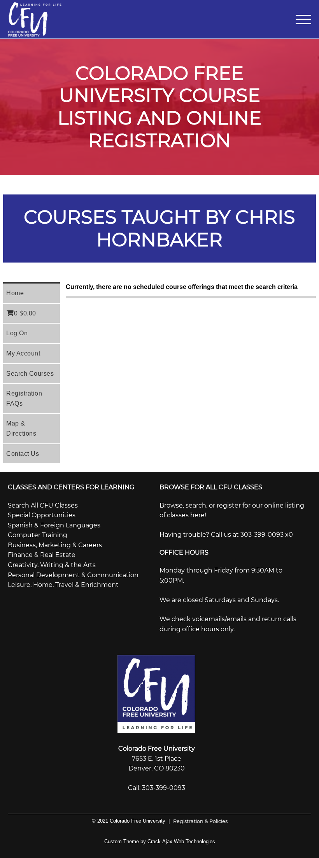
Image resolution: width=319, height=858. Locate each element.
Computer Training (37, 535)
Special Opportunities (41, 515)
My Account (23, 353)
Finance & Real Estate (41, 555)
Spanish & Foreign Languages (54, 525)
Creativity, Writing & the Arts (52, 565)
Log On (17, 333)
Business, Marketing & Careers (55, 545)
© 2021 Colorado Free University (128, 821)
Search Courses (30, 373)
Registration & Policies (198, 821)
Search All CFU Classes (43, 505)
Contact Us (22, 453)
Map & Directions (21, 428)
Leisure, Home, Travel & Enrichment (63, 584)
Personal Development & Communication (73, 575)
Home (15, 293)
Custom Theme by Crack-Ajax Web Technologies (159, 841)
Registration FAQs (24, 398)
